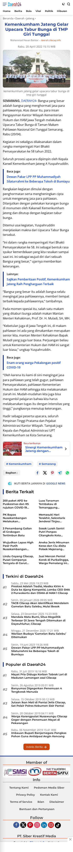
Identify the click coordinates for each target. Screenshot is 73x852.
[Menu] (5, 4)
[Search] (68, 4)
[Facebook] (16, 825)
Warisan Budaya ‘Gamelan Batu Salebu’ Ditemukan (38, 635)
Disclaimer (56, 801)
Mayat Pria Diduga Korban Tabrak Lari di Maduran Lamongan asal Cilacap (39, 676)
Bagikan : (11, 472)
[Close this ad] (70, 839)
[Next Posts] (65, 449)
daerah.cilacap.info (51, 40)
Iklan (40, 801)
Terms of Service (21, 801)
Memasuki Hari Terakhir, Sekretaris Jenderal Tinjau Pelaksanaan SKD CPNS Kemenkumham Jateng (54, 518)
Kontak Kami (49, 794)
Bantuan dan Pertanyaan (36, 809)
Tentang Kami (19, 787)
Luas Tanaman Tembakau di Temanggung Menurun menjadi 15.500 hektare (51, 504)
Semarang (49, 464)
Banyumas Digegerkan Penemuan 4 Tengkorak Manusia (36, 690)
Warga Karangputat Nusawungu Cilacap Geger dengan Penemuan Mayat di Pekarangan (39, 720)
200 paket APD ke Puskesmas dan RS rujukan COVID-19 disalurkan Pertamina (18, 504)
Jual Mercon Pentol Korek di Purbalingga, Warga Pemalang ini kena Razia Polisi (54, 560)
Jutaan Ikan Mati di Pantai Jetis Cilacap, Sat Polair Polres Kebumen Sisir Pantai (38, 704)
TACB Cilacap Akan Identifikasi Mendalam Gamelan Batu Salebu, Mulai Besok (40, 604)
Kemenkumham (20, 464)
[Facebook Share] (37, 473)
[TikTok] (58, 825)
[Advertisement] (36, 847)
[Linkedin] (44, 825)
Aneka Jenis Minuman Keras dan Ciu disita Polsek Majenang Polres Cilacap (54, 546)
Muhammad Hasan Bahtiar (24, 40)
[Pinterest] (30, 825)
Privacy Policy (25, 794)
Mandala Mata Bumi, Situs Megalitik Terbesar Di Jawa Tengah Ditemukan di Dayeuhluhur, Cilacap (38, 620)
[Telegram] (60, 473)
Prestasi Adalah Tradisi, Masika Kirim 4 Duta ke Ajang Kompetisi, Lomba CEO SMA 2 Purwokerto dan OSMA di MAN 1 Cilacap (40, 590)
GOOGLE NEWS (55, 483)
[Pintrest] (52, 473)
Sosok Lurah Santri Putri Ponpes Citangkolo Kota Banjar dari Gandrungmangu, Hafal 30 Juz (51, 532)
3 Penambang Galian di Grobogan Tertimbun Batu (17, 532)
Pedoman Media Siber (49, 787)
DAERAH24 (28, 101)
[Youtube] (51, 825)
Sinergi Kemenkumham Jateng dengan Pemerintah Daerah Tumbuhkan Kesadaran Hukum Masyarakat (44, 449)
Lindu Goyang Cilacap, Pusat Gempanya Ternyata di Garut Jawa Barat (18, 560)
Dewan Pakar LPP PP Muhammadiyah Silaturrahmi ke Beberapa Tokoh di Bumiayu (37, 651)
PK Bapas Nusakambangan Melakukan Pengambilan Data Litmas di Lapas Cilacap (16, 518)
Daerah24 (14, 4)
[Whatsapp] (67, 473)
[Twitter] (45, 473)
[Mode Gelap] (63, 4)
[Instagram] (37, 825)
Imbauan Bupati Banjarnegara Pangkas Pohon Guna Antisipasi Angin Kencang (38, 734)
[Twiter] (23, 825)
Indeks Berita (34, 747)
